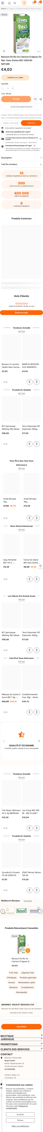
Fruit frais (13, 972)
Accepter (20, 1114)
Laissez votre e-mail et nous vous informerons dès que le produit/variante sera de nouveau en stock (21, 116)
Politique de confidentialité (17, 1107)
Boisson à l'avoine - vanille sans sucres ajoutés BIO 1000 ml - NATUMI (11, 365)
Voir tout (21, 468)
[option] (21, 33)
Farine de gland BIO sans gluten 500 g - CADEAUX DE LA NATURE (31, 561)
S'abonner (31, 123)
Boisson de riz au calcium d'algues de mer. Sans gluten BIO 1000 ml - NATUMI (21, 960)
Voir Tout (21, 331)
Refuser (20, 1120)
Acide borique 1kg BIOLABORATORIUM (11, 500)
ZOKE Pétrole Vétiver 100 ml (31, 873)
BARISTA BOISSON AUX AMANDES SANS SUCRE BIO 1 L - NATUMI (31, 365)
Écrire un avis (21, 312)
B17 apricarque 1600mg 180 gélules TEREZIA (11, 427)
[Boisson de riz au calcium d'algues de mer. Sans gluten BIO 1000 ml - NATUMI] (21, 944)
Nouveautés (21, 992)
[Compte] (9, 3)
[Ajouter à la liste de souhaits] (27, 945)
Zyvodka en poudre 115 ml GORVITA (11, 873)
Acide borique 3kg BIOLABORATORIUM (32, 500)
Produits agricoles (28, 977)
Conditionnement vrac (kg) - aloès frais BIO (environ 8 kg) (31, 696)
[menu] (2, 3)
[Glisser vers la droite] (36, 382)
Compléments (27, 987)
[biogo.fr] (7, 910)
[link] (35, 99)
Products (12, 8)
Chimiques (11, 977)
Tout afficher (28, 901)
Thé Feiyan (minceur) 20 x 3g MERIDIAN (11, 811)
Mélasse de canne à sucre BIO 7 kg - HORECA (11, 696)
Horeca (11, 982)
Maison (3, 8)
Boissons (14, 987)
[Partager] (40, 99)
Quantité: (4, 84)
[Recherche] (14, 3)
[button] (3, 911)
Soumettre (21, 1026)
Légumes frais (27, 972)
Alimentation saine (26, 982)
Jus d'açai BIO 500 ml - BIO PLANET (30, 811)
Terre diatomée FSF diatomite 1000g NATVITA (31, 427)
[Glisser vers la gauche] (29, 382)
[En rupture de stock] (27, 950)
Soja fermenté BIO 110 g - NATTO (9, 561)
